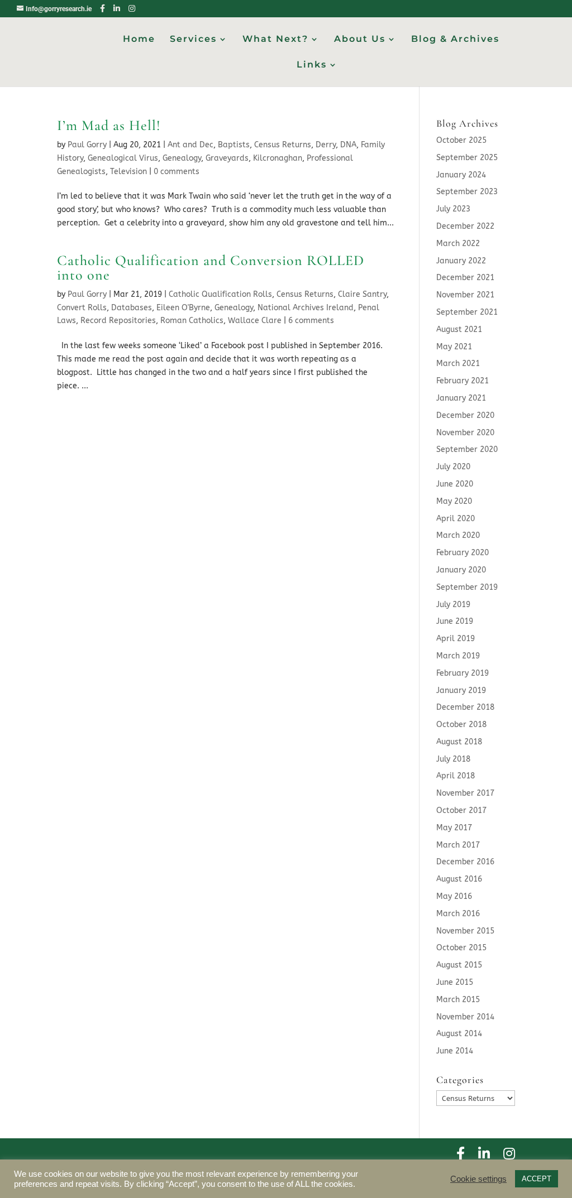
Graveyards (227, 158)
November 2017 (465, 793)
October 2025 (461, 140)
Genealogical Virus (123, 158)
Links (312, 65)
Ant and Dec (190, 145)
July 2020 (453, 466)
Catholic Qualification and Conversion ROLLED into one (210, 267)
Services (193, 39)
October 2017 (461, 810)
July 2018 (453, 759)
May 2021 (454, 347)
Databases (131, 307)
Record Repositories (118, 320)
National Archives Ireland (306, 307)
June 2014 (454, 1051)
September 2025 (467, 157)
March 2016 (458, 913)
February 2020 (462, 552)
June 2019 (454, 621)
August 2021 (459, 329)
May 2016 (454, 896)
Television (128, 171)
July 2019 (453, 604)
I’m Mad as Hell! (109, 125)
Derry (326, 145)
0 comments (176, 171)
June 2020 (454, 484)
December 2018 (465, 707)
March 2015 (458, 999)
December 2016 (465, 862)
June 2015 (454, 982)
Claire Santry (362, 294)
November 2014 (465, 1017)
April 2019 (455, 638)
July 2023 (453, 209)
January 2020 (461, 570)
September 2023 (467, 191)
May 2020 (454, 501)
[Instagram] (131, 8)
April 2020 (455, 518)
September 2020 (467, 449)
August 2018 (459, 742)
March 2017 (458, 845)
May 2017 (454, 828)
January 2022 (461, 261)
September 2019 (467, 587)
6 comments (311, 320)
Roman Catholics (191, 320)
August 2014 (459, 1033)
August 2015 (459, 965)
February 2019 (462, 673)
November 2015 (465, 931)
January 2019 (461, 690)
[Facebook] (102, 8)
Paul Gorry (87, 145)
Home (139, 39)
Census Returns (282, 145)
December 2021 (465, 277)
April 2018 (455, 776)
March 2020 (458, 535)
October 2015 (461, 947)
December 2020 (465, 415)
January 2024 (461, 175)
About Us (359, 39)
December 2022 (465, 226)
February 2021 (462, 381)
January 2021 (461, 398)
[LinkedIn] (116, 8)
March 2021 (458, 363)
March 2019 (458, 656)
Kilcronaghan (277, 158)
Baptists (234, 145)
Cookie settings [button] (478, 1179)
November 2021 (465, 295)
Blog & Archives (455, 39)
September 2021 (467, 312)
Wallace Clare (255, 320)
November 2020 (465, 432)
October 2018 (461, 724)
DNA (348, 145)
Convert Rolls (82, 307)
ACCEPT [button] (536, 1179)
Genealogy (182, 158)
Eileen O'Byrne (183, 307)
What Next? (275, 39)
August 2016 (459, 879)
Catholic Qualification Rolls (220, 294)
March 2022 (458, 243)
